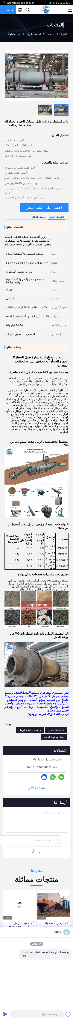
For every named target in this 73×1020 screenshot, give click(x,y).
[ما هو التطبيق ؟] (53, 777)
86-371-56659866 (59, 2)
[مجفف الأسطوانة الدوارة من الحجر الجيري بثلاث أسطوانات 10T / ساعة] (19, 905)
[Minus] (5, 932)
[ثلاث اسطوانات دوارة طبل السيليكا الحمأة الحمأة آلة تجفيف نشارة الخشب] (37, 76)
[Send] (5, 1014)
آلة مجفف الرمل (33, 34)
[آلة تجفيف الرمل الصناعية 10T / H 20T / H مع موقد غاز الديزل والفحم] (53, 905)
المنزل (63, 34)
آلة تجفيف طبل (56, 730)
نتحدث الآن (36, 788)
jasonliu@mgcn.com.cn (20, 2)
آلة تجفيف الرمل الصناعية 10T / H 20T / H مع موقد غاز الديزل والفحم (54, 926)
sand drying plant (54, 737)
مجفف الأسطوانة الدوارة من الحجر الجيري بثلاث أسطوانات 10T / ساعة (19, 926)
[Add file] (68, 1014)
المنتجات (51, 34)
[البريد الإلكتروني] (44, 777)
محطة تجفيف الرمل (30, 730)
